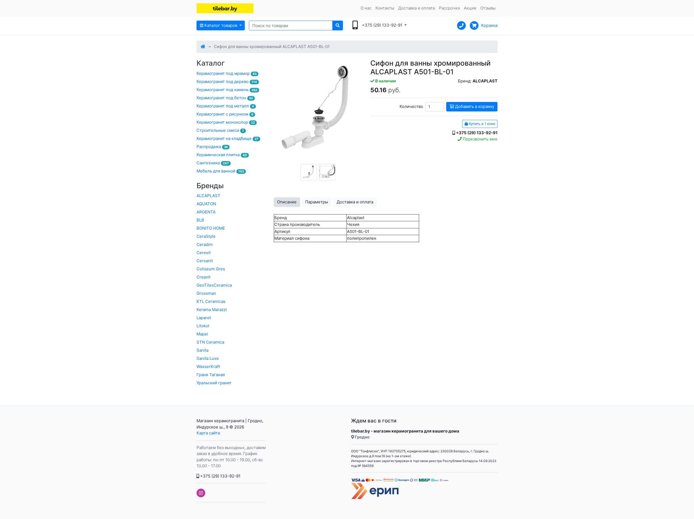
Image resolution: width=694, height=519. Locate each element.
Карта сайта (208, 432)
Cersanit (205, 260)
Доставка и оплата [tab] (355, 201)
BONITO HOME (211, 228)
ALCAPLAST (208, 195)
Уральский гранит (214, 382)
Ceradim (205, 244)
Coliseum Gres (211, 268)
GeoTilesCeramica (214, 285)
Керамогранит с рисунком (225, 114)
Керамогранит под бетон (225, 97)
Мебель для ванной (220, 171)
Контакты (384, 8)
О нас (366, 8)
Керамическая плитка (222, 154)
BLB (200, 220)
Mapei (202, 334)
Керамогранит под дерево (227, 81)
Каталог (211, 63)
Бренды (210, 185)
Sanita (202, 350)
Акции (470, 8)
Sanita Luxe (208, 358)
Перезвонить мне (479, 139)
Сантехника (213, 162)
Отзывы (488, 8)
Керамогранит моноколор (226, 122)
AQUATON (206, 203)
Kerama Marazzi (212, 309)
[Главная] (203, 46)
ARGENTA (206, 211)
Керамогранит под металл (225, 105)
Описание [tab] (287, 201)
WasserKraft (208, 366)
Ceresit (204, 252)
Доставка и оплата (416, 8)
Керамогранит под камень (227, 89)
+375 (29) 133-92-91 (219, 476)
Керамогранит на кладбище (227, 138)
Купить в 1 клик (481, 123)
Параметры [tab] (316, 201)
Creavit (203, 277)
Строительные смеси (220, 130)
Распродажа (212, 146)
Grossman (206, 293)
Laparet (204, 317)
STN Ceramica (210, 342)
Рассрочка (449, 8)
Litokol (203, 325)
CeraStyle (206, 236)
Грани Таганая (211, 374)
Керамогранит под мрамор (226, 73)
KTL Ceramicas (211, 301)
